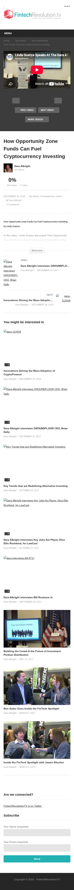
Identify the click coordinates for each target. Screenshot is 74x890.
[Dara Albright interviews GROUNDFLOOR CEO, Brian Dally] (37, 277)
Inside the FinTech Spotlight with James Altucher (34, 762)
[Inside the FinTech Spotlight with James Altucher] (37, 740)
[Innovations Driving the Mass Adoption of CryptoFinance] (37, 303)
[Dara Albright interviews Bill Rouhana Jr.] (37, 575)
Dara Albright (22, 166)
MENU (8, 33)
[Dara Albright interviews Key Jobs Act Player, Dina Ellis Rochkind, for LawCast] (37, 517)
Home (7, 40)
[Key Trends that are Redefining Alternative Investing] (37, 463)
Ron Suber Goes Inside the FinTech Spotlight (31, 708)
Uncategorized (47, 196)
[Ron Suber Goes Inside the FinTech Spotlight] (37, 686)
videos (59, 196)
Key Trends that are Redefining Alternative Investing (36, 486)
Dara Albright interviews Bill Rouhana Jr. (28, 597)
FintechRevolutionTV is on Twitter (23, 806)
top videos (20, 40)
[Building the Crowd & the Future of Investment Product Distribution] (37, 629)
